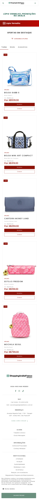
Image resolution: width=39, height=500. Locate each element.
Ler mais (29, 484)
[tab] (4, 47)
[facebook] (15, 391)
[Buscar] (3, 3)
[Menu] (35, 3)
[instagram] (19, 391)
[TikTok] (23, 391)
